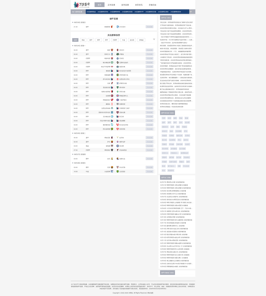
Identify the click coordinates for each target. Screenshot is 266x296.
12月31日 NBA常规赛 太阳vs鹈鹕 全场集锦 (174, 185)
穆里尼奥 (179, 135)
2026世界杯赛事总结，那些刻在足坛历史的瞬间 (175, 98)
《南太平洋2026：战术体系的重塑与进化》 (174, 43)
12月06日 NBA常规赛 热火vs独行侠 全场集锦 (174, 255)
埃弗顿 (171, 135)
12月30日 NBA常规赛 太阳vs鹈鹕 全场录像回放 (175, 188)
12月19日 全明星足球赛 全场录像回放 (172, 217)
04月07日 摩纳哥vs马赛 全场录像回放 (172, 182)
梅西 (175, 118)
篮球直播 (125, 4)
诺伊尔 (186, 140)
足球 (172, 127)
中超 (123, 40)
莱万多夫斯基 (171, 166)
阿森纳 (184, 127)
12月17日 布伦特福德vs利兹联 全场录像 (173, 223)
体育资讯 (139, 4)
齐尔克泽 (186, 166)
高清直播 (149, 27)
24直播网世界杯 (103, 12)
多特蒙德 (174, 149)
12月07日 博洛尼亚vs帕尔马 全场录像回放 (173, 252)
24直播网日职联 (127, 12)
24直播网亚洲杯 (163, 12)
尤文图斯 (178, 131)
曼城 (186, 118)
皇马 (180, 122)
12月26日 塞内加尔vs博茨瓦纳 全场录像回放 (174, 199)
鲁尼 (163, 166)
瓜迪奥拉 (187, 157)
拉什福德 (182, 149)
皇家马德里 (173, 162)
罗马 (185, 131)
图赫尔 (181, 162)
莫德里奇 (171, 170)
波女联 (132, 40)
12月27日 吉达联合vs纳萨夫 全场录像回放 (173, 197)
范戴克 (164, 144)
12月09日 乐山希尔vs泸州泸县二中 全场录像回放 (176, 246)
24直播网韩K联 (115, 12)
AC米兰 (164, 131)
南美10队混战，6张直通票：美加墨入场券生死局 (176, 48)
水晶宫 (187, 144)
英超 (83, 40)
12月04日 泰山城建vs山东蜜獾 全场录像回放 (174, 261)
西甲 (98, 40)
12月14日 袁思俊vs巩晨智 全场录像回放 (173, 231)
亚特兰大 (165, 153)
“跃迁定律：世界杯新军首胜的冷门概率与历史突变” (176, 22)
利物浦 (164, 135)
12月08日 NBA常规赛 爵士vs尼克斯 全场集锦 (174, 249)
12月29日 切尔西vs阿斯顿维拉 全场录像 (173, 191)
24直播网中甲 (139, 12)
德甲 (163, 122)
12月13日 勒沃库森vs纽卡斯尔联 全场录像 (173, 234)
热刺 (171, 131)
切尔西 (187, 122)
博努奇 (164, 157)
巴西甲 (115, 40)
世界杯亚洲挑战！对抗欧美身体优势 (171, 107)
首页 (99, 4)
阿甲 (106, 40)
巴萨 (163, 118)
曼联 (178, 127)
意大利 (164, 140)
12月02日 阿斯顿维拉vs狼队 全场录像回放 (173, 266)
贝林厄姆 (179, 144)
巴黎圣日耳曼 (174, 153)
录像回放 (152, 4)
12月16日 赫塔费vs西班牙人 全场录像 (172, 226)
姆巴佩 (171, 157)
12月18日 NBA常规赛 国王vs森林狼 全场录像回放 (176, 220)
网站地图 (150, 293)
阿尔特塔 (165, 149)
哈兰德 (179, 157)
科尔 (163, 170)
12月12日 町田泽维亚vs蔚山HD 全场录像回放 (175, 237)
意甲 (90, 40)
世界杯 (187, 135)
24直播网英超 (91, 12)
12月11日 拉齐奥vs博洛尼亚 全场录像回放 (173, 240)
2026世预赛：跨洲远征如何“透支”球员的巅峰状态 (176, 66)
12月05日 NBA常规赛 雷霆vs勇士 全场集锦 (174, 258)
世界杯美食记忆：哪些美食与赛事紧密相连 (174, 104)
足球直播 (111, 4)
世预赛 (164, 162)
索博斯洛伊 (184, 153)
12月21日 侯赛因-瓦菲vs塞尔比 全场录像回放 (174, 211)
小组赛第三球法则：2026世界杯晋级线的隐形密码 (176, 57)
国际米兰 (165, 127)
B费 (179, 166)
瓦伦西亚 (172, 140)
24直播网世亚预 (151, 12)
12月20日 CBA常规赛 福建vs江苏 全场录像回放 (175, 214)
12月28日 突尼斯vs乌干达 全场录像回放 (173, 194)
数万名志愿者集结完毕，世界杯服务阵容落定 (174, 89)
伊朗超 (141, 40)
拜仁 (179, 140)
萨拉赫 (171, 144)
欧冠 (169, 118)
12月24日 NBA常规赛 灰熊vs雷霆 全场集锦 (174, 205)
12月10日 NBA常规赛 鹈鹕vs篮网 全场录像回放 (175, 243)
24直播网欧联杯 (176, 12)
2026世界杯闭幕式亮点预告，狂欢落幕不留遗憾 (175, 95)
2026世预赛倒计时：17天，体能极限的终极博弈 (175, 51)
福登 (188, 162)
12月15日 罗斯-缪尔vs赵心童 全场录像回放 (174, 229)
